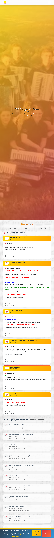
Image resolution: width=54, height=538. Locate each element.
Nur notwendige (46, 533)
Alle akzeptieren (36, 533)
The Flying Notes (5, 2)
